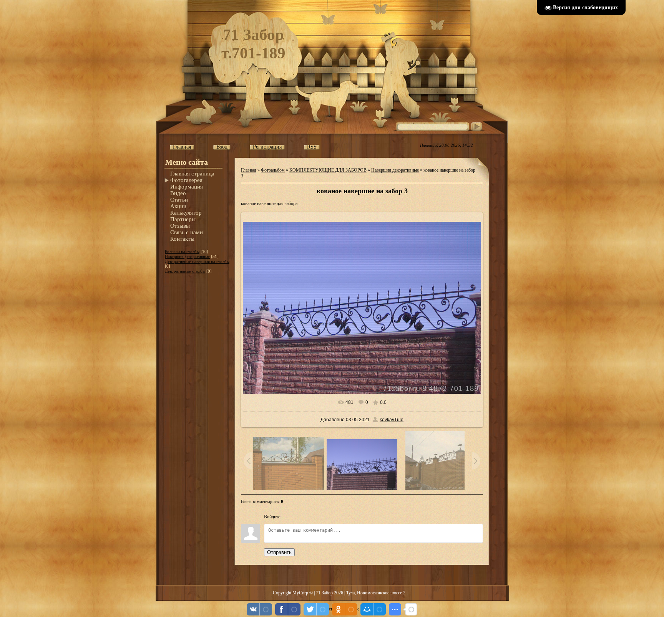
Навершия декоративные (187, 256)
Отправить (279, 552)
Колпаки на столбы (182, 251)
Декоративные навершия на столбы (197, 261)
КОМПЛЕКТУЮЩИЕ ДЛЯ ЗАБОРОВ (328, 170)
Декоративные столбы (185, 271)
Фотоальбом (273, 170)
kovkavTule (391, 419)
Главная (248, 170)
